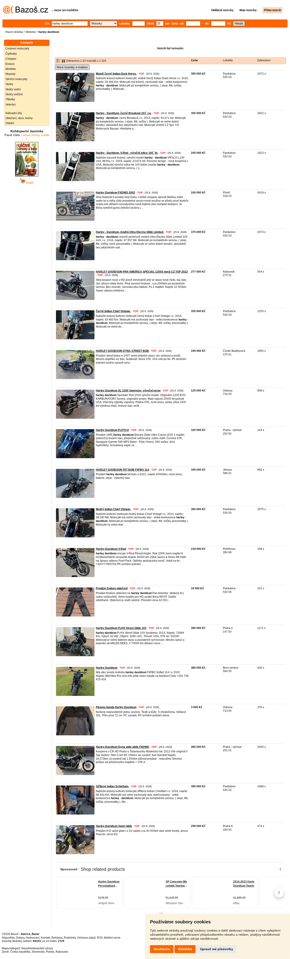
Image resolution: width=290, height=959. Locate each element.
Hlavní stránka (14, 32)
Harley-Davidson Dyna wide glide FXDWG (122, 747)
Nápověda (8, 937)
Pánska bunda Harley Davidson (116, 707)
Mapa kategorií (11, 948)
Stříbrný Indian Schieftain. (112, 786)
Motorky (31, 32)
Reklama (57, 937)
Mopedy (10, 74)
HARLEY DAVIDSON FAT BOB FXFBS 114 (122, 469)
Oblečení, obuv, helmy (19, 118)
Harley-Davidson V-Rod (111, 548)
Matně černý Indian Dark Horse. (116, 73)
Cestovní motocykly (17, 48)
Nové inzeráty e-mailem (72, 67)
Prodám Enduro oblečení (112, 588)
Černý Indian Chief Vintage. (113, 311)
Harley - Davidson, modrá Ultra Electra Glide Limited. (130, 232)
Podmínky (70, 937)
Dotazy (20, 937)
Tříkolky (10, 99)
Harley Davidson (106, 667)
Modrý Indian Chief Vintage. (113, 509)
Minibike (10, 69)
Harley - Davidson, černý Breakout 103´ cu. (123, 113)
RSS (100, 937)
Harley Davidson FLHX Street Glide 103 (121, 628)
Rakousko (62, 951)
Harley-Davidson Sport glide (114, 826)
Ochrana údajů (86, 937)
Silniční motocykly (16, 79)
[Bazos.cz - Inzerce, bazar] (25, 12)
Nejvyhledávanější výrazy (37, 948)
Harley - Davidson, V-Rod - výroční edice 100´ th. (127, 152)
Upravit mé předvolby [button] (216, 949)
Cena (194, 60)
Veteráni (10, 104)
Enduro (9, 64)
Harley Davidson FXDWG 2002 (115, 192)
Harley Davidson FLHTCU (112, 430)
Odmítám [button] (185, 949)
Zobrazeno (264, 60)
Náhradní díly (13, 113)
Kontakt (45, 937)
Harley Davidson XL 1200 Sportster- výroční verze (128, 390)
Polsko (50, 951)
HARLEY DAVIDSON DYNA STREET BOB (122, 350)
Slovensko (38, 951)
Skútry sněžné (14, 94)
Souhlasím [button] (162, 949)
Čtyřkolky (11, 53)
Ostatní (9, 123)
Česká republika (20, 951)
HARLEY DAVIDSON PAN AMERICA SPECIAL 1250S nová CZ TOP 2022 (142, 271)
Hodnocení (32, 937)
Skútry (9, 84)
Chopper (10, 58)
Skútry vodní (13, 89)
